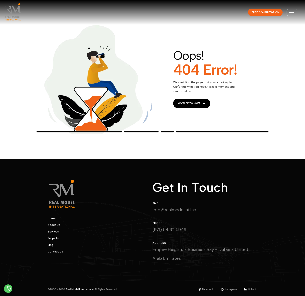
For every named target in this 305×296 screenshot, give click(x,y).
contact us (55, 251)
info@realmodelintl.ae (174, 210)
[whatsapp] (8, 288)
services (53, 231)
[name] (292, 12)
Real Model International (80, 289)
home (51, 218)
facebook (208, 289)
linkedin (252, 289)
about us (54, 225)
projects (53, 238)
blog (50, 245)
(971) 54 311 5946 (169, 229)
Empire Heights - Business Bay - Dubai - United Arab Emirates (200, 253)
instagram (231, 289)
